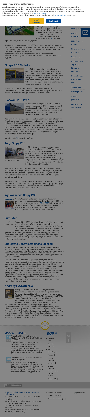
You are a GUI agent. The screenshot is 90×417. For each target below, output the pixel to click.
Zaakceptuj (53, 21)
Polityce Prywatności (39, 13)
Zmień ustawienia (36, 21)
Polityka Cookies (59, 15)
